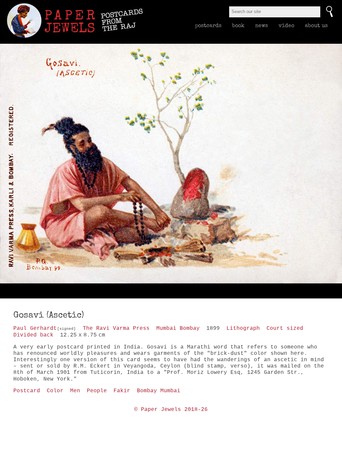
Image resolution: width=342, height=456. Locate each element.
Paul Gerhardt (35, 328)
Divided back (33, 335)
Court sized (285, 328)
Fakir (122, 391)
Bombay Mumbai (158, 391)
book (238, 25)
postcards (208, 25)
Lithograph (243, 328)
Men (75, 391)
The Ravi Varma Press (116, 328)
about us (316, 25)
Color (55, 391)
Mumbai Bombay (178, 328)
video (286, 25)
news (261, 25)
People (97, 391)
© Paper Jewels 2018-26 (171, 410)
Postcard (26, 391)
